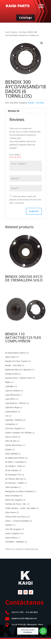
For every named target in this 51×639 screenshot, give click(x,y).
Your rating (15, 154)
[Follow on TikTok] (31, 592)
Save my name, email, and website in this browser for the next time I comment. (25, 199)
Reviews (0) (13, 111)
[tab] (25, 111)
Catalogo (25, 17)
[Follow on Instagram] (25, 592)
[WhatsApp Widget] (43, 631)
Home (7, 32)
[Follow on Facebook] (20, 592)
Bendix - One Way (19, 32)
